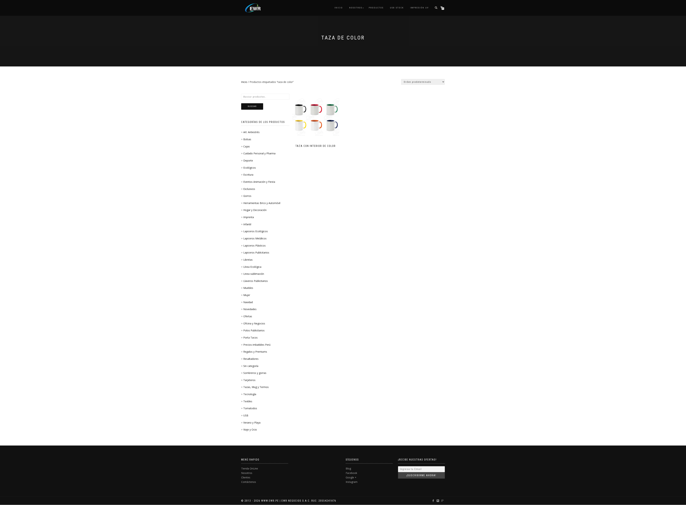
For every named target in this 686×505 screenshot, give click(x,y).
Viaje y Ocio (250, 429)
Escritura (248, 174)
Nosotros (355, 8)
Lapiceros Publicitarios (256, 252)
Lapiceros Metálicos (255, 238)
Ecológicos (249, 167)
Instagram (351, 482)
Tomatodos (250, 408)
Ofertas (247, 316)
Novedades (250, 309)
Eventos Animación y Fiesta (259, 181)
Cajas (246, 146)
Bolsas (247, 139)
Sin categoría (250, 366)
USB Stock (397, 8)
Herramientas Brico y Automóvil (261, 203)
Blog (348, 468)
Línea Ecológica (252, 266)
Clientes (245, 477)
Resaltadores (251, 358)
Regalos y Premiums (255, 351)
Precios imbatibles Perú (256, 344)
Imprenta (248, 217)
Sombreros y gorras (254, 373)
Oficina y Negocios (254, 323)
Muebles (248, 288)
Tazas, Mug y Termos (256, 387)
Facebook (351, 473)
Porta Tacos (250, 337)
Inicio (338, 8)
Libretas (248, 259)
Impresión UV (419, 8)
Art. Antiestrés (251, 132)
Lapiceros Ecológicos (255, 231)
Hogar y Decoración (255, 210)
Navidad (248, 302)
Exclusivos (249, 189)
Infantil (247, 224)
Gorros (247, 196)
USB (245, 415)
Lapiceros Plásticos (254, 245)
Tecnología (249, 394)
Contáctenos (248, 482)
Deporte (248, 160)
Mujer (246, 295)
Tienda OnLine (249, 468)
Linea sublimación (253, 273)
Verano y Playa (251, 422)
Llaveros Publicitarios (255, 281)
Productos (376, 8)
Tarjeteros (249, 380)
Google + (351, 477)
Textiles (247, 401)
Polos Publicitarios (254, 330)
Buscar (252, 106)
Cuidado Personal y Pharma (259, 153)
